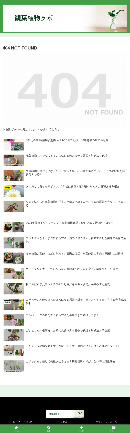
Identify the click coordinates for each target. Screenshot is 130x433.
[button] (120, 424)
